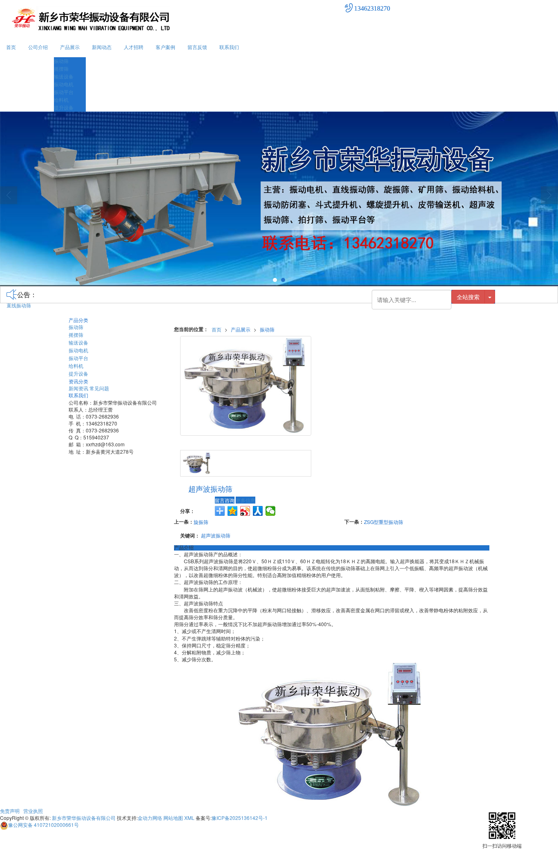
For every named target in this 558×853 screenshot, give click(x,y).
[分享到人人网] (258, 511)
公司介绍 (38, 46)
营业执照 (33, 810)
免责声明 (10, 810)
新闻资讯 (78, 388)
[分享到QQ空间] (233, 511)
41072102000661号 (43, 824)
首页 (11, 46)
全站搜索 (468, 297)
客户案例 (165, 46)
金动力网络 (150, 817)
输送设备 (64, 76)
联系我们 (229, 46)
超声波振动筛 (215, 535)
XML (189, 817)
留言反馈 (197, 46)
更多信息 (245, 500)
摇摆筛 (61, 68)
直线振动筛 (19, 305)
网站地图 (173, 817)
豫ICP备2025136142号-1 (240, 817)
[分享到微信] (271, 511)
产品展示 (70, 46)
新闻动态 (102, 46)
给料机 (61, 99)
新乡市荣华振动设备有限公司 (84, 817)
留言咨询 (224, 500)
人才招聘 (133, 46)
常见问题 (99, 388)
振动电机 (64, 84)
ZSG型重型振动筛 (383, 521)
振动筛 (61, 60)
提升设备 (64, 107)
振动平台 (64, 91)
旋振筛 (201, 521)
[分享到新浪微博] (245, 511)
